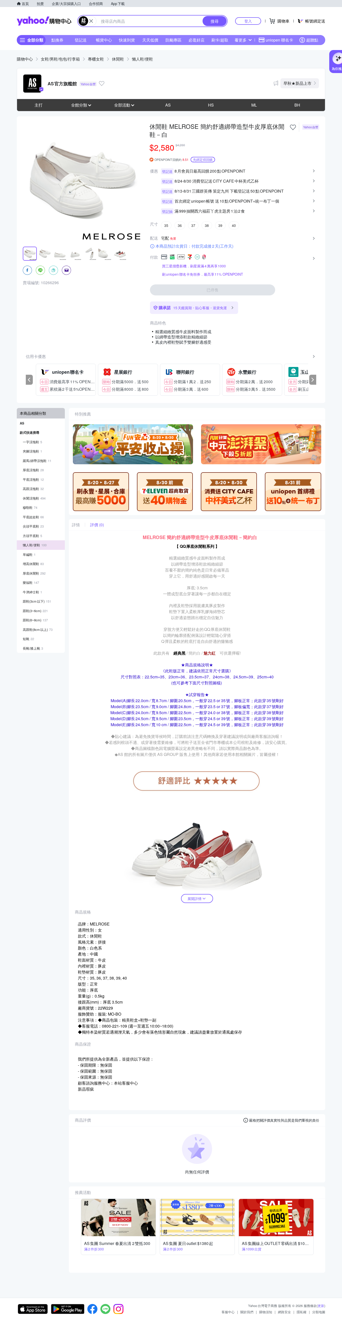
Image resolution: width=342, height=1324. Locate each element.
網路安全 (284, 1311)
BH (297, 105)
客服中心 (228, 1311)
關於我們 (246, 1311)
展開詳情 (195, 898)
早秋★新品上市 (297, 83)
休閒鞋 (118, 59)
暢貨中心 (104, 40)
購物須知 (265, 1311)
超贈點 (312, 40)
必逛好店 (197, 40)
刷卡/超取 (219, 40)
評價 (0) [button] (97, 525)
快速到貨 (127, 40)
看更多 (241, 40)
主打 (39, 105)
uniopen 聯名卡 (279, 40)
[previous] (29, 380)
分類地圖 (318, 1311)
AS (168, 105)
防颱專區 (173, 40)
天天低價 (150, 40)
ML (254, 105)
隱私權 (301, 1311)
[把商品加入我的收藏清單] (293, 127)
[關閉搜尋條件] (91, 21)
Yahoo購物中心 (44, 21)
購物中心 (25, 59)
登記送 (81, 40)
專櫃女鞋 (96, 59)
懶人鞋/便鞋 (142, 59)
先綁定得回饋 (203, 159)
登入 (248, 21)
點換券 (57, 40)
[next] (312, 380)
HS (211, 105)
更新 (321, 1305)
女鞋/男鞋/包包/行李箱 (60, 59)
